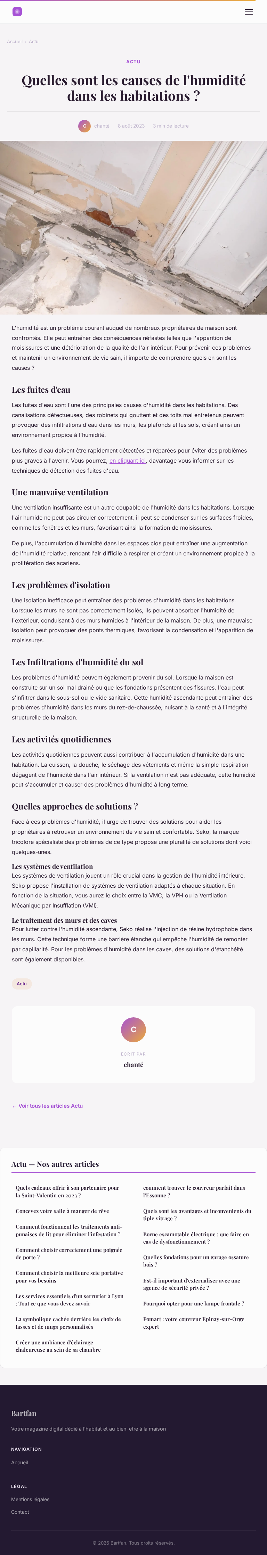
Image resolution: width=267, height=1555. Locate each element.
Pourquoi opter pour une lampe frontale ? (193, 1303)
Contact (20, 1512)
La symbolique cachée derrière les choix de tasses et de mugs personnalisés (68, 1323)
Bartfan (24, 1413)
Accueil (15, 41)
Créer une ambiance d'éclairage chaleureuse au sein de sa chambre (58, 1346)
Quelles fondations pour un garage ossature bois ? (196, 1261)
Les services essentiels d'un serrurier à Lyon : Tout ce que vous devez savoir (69, 1300)
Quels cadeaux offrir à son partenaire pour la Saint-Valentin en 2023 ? (67, 1191)
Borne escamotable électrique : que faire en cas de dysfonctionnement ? (196, 1238)
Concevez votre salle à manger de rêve (62, 1210)
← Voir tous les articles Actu (47, 1105)
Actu (34, 41)
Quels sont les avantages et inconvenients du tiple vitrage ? (197, 1214)
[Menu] (249, 11)
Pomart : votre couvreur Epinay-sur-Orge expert (193, 1323)
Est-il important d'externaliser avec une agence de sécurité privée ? (191, 1284)
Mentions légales (30, 1499)
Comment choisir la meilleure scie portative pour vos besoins (69, 1276)
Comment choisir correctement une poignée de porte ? (69, 1253)
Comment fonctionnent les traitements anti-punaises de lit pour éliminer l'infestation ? (69, 1230)
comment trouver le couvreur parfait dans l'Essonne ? (194, 1191)
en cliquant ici (128, 460)
